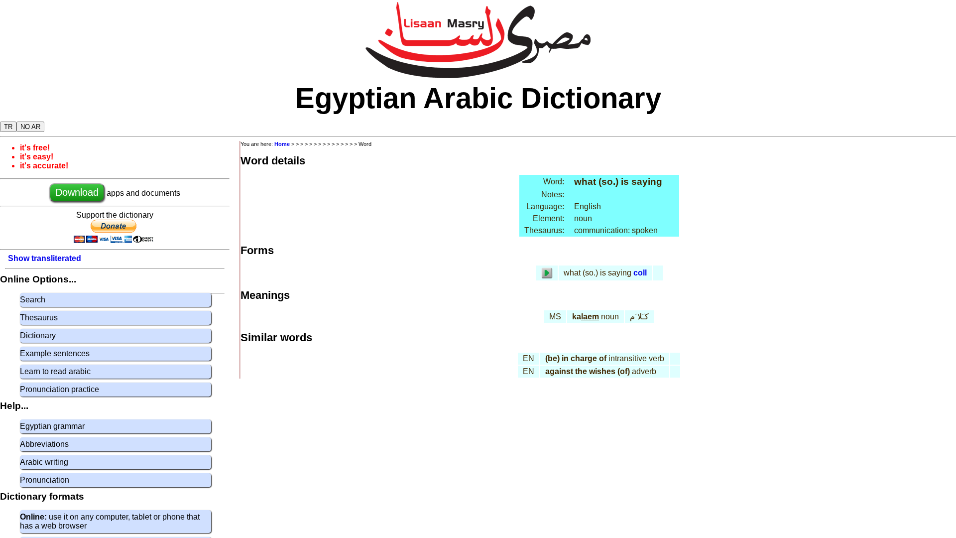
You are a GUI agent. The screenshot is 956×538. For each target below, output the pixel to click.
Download (77, 192)
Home (282, 144)
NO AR (30, 127)
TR (8, 127)
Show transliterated (44, 258)
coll (640, 273)
